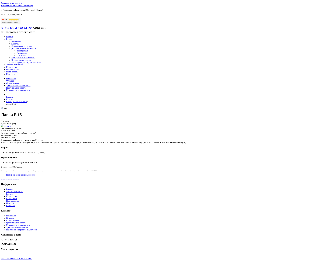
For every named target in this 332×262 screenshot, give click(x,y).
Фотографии (22, 51)
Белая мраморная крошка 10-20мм (26, 62)
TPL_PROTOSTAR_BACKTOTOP (16, 259)
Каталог (9, 39)
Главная (9, 37)
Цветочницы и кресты (21, 60)
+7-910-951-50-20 (24, 28)
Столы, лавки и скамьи (21, 46)
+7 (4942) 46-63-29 (9, 28)
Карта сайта (11, 198)
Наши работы (12, 72)
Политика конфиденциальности (20, 175)
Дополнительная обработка (23, 48)
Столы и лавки (12, 83)
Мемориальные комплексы (23, 58)
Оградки (15, 44)
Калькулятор (11, 67)
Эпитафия (21, 55)
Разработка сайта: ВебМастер (10, 179)
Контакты (10, 74)
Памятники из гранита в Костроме (21, 230)
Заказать (7, 126)
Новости (10, 203)
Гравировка (22, 53)
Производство (12, 69)
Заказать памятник (14, 65)
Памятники (16, 41)
